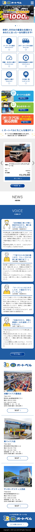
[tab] (15, 25)
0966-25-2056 (11, 498)
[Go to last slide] (2, 163)
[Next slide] (33, 163)
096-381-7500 (11, 450)
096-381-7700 (11, 448)
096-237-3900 (11, 402)
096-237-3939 (11, 400)
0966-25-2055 (11, 496)
